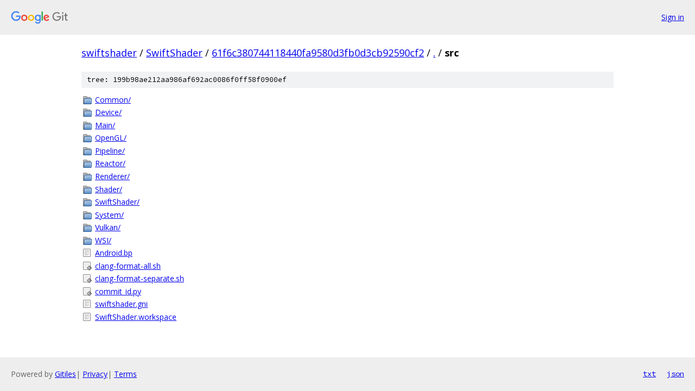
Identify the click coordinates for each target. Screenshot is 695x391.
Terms (125, 374)
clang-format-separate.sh (139, 278)
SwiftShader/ (117, 202)
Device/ (108, 112)
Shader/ (108, 189)
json (675, 374)
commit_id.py (118, 291)
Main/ (105, 125)
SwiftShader (174, 52)
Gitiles (65, 374)
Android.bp (113, 253)
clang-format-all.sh (128, 266)
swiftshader (109, 52)
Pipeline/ (110, 151)
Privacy (95, 374)
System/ (109, 215)
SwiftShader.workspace (135, 317)
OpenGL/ (111, 138)
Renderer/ (112, 176)
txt (649, 374)
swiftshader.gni (121, 304)
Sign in (672, 17)
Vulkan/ (108, 227)
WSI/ (103, 240)
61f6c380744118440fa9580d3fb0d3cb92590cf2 (318, 52)
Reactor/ (110, 163)
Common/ (113, 99)
